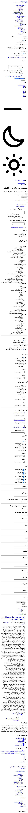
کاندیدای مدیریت (19, 476)
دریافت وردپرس (19, 745)
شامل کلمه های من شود (16, 48)
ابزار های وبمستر (18, 12)
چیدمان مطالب (21, 609)
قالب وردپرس (13, 751)
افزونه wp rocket (7, 751)
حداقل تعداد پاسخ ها (19, 420)
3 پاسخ (19, 714)
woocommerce (23, 754)
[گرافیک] (13, 95)
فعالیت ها (22, 24)
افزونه (20, 9)
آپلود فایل (22, 29)
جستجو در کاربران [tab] (20, 206)
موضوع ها (20, 235)
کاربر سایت (20, 475)
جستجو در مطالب (20, 602)
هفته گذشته (20, 360)
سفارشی (20, 366)
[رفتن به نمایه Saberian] (20, 614)
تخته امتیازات (18, 21)
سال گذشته (20, 364)
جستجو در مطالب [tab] (20, 204)
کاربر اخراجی (20, 473)
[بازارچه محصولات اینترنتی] (13, 96)
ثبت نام (23, 80)
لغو (23, 603)
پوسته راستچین (10, 753)
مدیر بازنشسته (19, 479)
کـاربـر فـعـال (19, 470)
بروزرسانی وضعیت (18, 234)
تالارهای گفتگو (18, 17)
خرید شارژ (22, 31)
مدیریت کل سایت (19, 482)
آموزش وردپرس (21, 623)
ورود (20, 73)
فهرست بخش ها (21, 16)
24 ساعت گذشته (19, 359)
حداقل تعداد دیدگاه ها (19, 412)
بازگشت (20, 774)
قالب (20, 8)
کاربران (24, 436)
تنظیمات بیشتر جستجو (21, 199)
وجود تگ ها (16, 217)
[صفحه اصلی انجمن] (13, 90)
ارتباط (20, 611)
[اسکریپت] (13, 91)
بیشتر (20, 14)
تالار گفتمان (20, 739)
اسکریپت (19, 6)
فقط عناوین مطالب (18, 55)
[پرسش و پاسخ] (13, 92)
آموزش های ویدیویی (17, 13)
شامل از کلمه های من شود (14, 47)
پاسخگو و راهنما (19, 469)
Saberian (6, 622)
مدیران (20, 18)
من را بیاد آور (19, 70)
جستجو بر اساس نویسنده (17, 227)
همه (22, 233)
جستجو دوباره (24, 197)
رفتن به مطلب (23, 1)
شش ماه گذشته (19, 363)
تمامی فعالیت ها (18, 25)
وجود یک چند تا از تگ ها (14, 216)
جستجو (20, 27)
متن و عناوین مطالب (18, 53)
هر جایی (21, 40)
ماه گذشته (20, 361)
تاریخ (20, 610)
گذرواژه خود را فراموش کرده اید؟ (14, 76)
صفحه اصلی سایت (20, 5)
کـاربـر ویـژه (20, 472)
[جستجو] (13, 36)
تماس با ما (22, 761)
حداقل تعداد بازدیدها (19, 427)
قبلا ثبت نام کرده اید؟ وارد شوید (17, 57)
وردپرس (3, 751)
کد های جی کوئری (17, 10)
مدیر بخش (20, 480)
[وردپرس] (13, 94)
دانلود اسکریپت (19, 738)
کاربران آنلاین (18, 20)
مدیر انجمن (20, 478)
